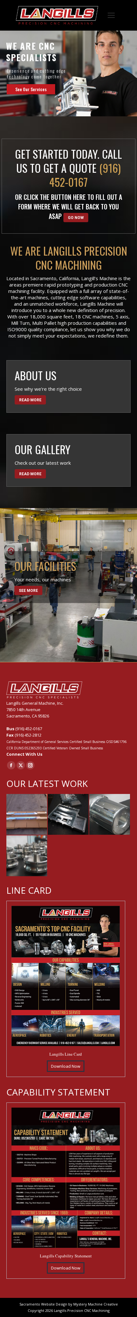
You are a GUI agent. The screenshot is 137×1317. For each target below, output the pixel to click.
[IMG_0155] (68, 814)
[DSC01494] (27, 856)
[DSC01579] (110, 814)
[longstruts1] (27, 814)
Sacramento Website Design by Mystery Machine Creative (68, 1304)
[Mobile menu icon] (111, 15)
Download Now (65, 1066)
